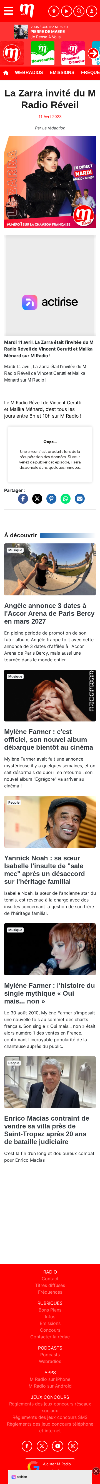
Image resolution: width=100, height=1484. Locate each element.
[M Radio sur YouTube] (57, 1446)
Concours (50, 1330)
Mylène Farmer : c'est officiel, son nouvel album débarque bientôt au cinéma (48, 739)
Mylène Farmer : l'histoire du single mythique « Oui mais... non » (49, 993)
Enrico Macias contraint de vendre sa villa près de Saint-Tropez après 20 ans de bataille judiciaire (46, 1129)
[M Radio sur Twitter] (42, 1446)
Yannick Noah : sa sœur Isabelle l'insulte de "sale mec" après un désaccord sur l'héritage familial (44, 869)
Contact (50, 1278)
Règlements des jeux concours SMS (50, 1417)
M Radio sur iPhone (50, 1379)
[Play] (7, 49)
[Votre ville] (53, 11)
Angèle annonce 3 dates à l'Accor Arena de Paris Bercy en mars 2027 (49, 613)
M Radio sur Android (50, 1386)
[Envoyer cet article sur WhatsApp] (64, 501)
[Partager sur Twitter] (35, 501)
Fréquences (50, 1292)
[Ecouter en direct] (66, 11)
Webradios (29, 72)
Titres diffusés (50, 1285)
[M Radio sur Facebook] (27, 1446)
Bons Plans (50, 1310)
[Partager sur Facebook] (21, 501)
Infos (50, 1316)
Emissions (62, 72)
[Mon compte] (91, 11)
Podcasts (50, 1354)
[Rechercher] (78, 11)
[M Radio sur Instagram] (73, 1446)
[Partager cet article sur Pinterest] (50, 501)
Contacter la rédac (50, 1336)
